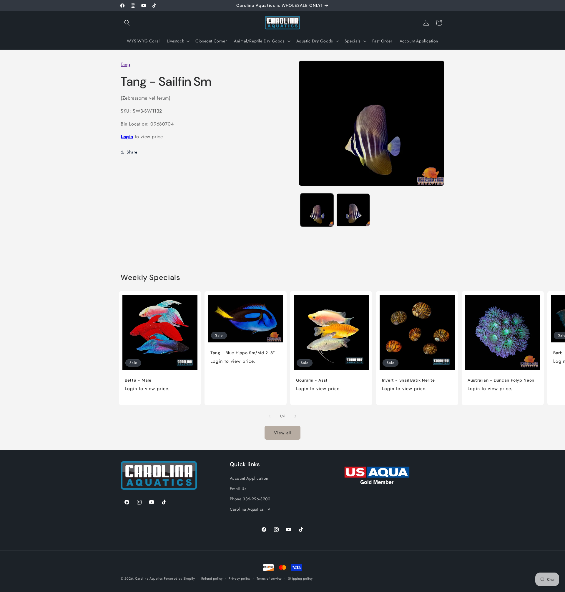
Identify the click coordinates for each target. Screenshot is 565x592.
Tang (125, 64)
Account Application (249, 478)
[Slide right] (295, 416)
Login (127, 136)
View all (282, 432)
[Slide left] (269, 416)
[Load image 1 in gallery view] (316, 210)
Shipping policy (300, 578)
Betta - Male (138, 380)
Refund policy (212, 578)
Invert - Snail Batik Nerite (408, 380)
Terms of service (269, 578)
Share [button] (132, 152)
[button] (127, 22)
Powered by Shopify (179, 578)
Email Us (238, 488)
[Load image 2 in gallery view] (353, 210)
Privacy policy (239, 578)
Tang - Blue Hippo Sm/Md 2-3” (242, 352)
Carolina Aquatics (149, 578)
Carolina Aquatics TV (250, 509)
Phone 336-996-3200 (250, 499)
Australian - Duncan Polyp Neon (501, 380)
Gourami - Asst (312, 380)
